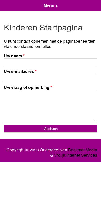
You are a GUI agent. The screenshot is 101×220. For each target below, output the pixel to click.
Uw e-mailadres (20, 71)
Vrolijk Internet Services (75, 155)
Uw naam (14, 56)
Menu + (51, 6)
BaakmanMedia (82, 149)
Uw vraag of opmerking (28, 87)
